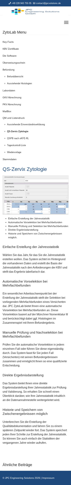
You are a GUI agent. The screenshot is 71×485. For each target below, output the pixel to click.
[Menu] (66, 22)
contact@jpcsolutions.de (48, 3)
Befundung (8, 69)
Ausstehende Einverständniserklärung (26, 124)
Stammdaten (10, 159)
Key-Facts (8, 41)
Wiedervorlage (14, 152)
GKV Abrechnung (12, 97)
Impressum (48, 477)
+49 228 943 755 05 (21, 3)
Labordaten (9, 90)
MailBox (7, 111)
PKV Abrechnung (12, 104)
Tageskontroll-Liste (16, 145)
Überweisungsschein (14, 62)
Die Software (10, 55)
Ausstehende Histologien (19, 83)
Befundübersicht (15, 76)
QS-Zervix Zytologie (17, 131)
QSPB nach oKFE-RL (18, 138)
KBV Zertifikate (11, 48)
